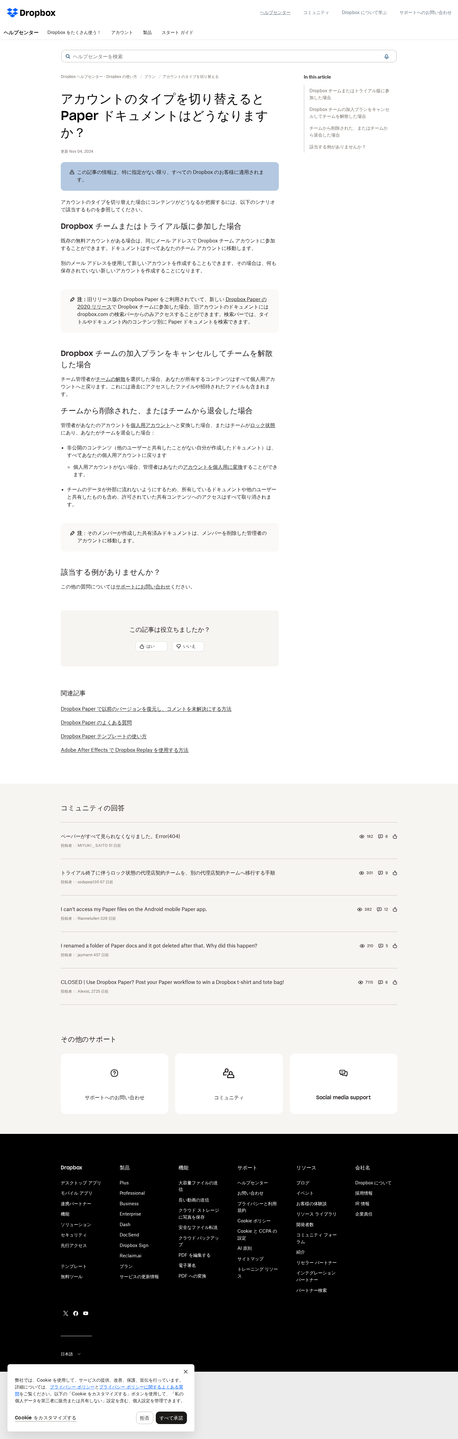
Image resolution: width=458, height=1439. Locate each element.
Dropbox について (373, 1182)
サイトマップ (250, 1258)
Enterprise (130, 1213)
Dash (125, 1224)
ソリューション (76, 1224)
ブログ (302, 1182)
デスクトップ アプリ (81, 1182)
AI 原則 (244, 1248)
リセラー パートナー (316, 1262)
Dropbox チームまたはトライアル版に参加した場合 (349, 94)
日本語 (67, 1353)
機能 (65, 1213)
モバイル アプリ (77, 1193)
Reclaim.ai (130, 1255)
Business (129, 1203)
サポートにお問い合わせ (143, 586)
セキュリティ (74, 1234)
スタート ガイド (177, 32)
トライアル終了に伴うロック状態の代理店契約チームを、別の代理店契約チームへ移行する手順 (168, 873)
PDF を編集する (195, 1255)
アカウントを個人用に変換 (213, 467)
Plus (124, 1182)
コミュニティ (316, 12)
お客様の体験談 (311, 1203)
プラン (126, 1266)
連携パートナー (76, 1203)
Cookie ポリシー (254, 1220)
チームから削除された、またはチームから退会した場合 (348, 131)
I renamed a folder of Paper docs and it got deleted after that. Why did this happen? (159, 946)
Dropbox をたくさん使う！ (74, 32)
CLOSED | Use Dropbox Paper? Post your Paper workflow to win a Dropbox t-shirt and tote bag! (172, 982)
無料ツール (72, 1276)
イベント (305, 1193)
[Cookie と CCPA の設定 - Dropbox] (100, 1398)
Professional (132, 1193)
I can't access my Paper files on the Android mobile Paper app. (134, 909)
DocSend (129, 1234)
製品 (147, 32)
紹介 (300, 1251)
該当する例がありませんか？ (337, 146)
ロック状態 (262, 425)
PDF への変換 (192, 1275)
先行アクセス (74, 1245)
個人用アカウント (150, 425)
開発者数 (305, 1224)
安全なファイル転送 (198, 1227)
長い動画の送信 (194, 1199)
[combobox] (229, 56)
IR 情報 (362, 1203)
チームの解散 (111, 379)
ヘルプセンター (275, 12)
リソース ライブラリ (316, 1213)
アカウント (122, 32)
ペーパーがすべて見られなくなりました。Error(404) (120, 836)
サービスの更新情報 (139, 1276)
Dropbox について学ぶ (364, 12)
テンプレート (74, 1266)
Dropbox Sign (134, 1245)
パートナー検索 (311, 1290)
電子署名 (187, 1265)
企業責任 (364, 1213)
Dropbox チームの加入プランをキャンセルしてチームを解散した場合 (349, 113)
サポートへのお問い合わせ (425, 12)
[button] (68, 56)
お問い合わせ (250, 1193)
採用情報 (364, 1193)
